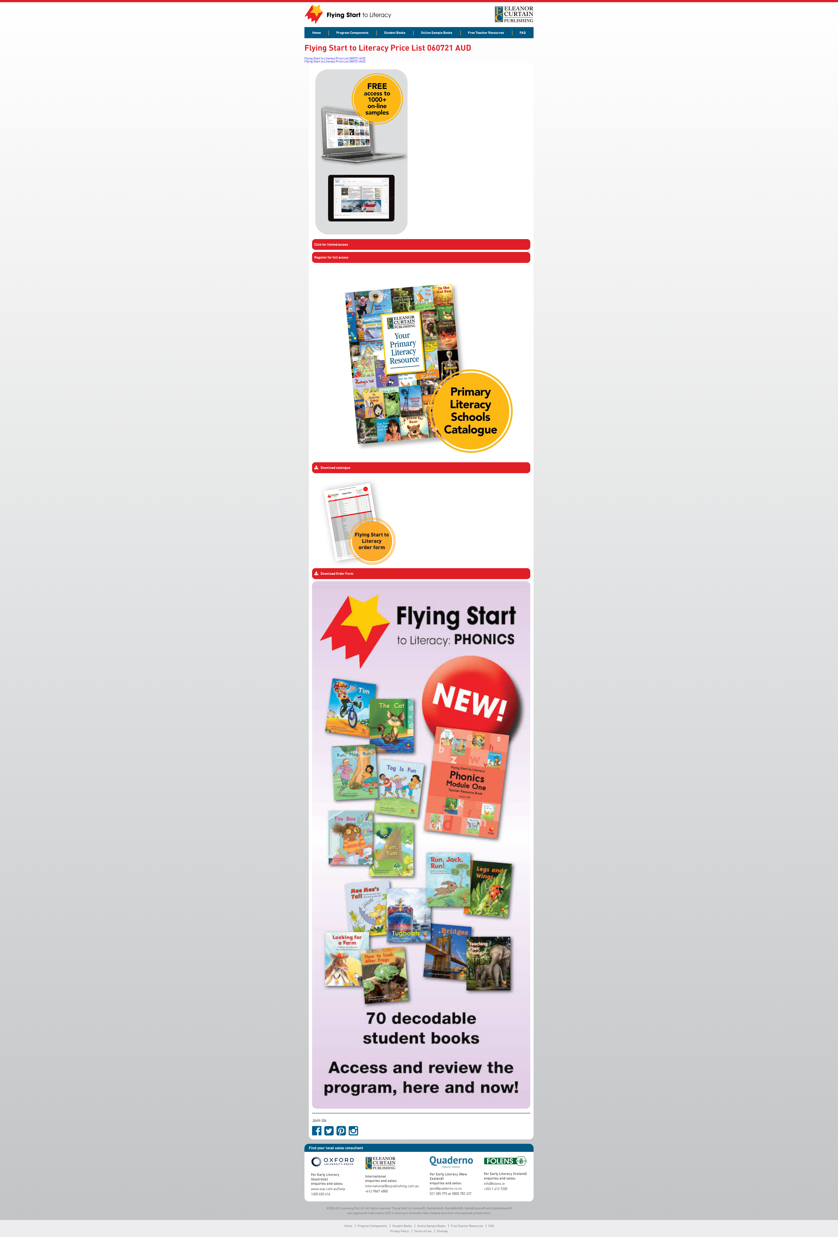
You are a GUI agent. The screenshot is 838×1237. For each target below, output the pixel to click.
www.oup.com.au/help (328, 1189)
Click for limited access (331, 244)
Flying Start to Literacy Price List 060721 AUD (334, 58)
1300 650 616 (320, 1194)
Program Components (352, 33)
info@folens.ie (494, 1183)
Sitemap (442, 1231)
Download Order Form (337, 573)
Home (316, 33)
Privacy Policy (399, 1231)
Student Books (394, 33)
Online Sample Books (436, 33)
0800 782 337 (461, 1193)
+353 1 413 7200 (495, 1189)
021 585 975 (438, 1193)
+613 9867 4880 (376, 1191)
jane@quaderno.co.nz (446, 1188)
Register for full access (331, 257)
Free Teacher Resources (486, 33)
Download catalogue (335, 467)
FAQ (523, 33)
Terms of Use (422, 1231)
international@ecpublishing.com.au (392, 1186)
